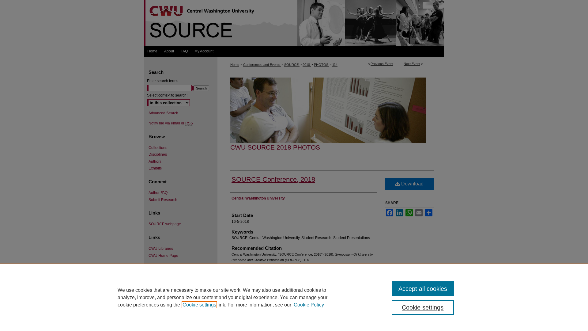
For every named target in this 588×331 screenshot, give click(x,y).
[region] (294, 297)
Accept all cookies (422, 288)
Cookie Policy (309, 304)
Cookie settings (199, 304)
